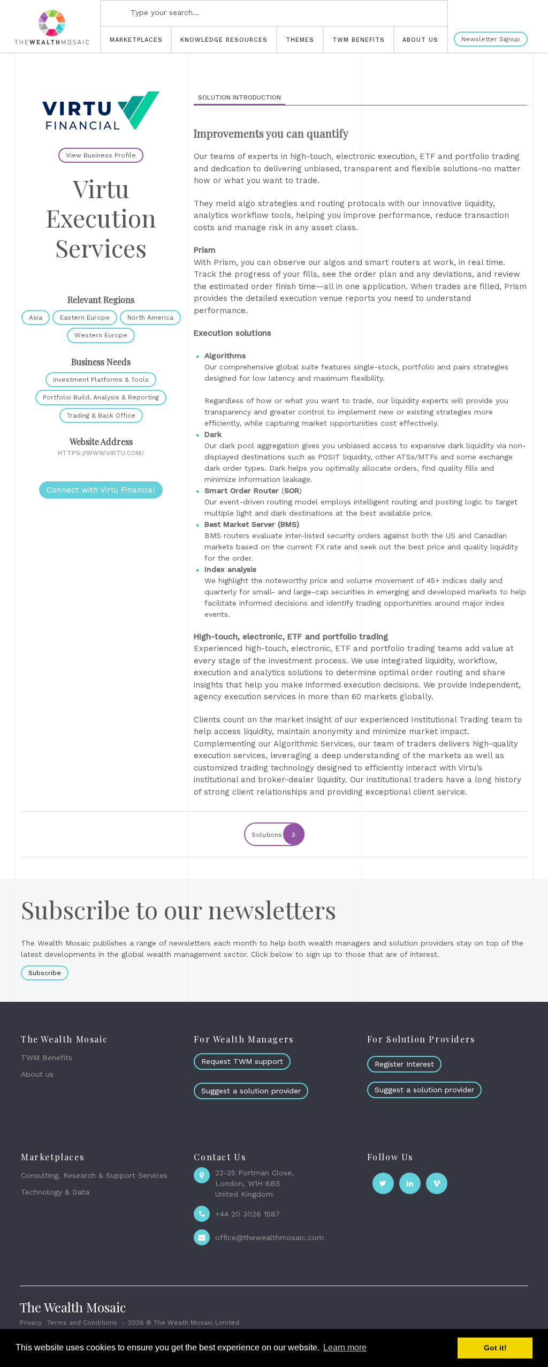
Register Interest (404, 1064)
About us (37, 1074)
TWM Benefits (46, 1057)
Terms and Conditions (82, 1322)
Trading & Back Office (101, 415)
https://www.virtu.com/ (101, 453)
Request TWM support (242, 1061)
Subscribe (44, 973)
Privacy (31, 1322)
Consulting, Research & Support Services (94, 1175)
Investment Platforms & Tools (101, 379)
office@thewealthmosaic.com (269, 1237)
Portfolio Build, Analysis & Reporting (101, 397)
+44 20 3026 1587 (247, 1214)
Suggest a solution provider (251, 1090)
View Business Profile (101, 155)
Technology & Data (55, 1192)
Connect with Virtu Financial (101, 490)
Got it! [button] (495, 1347)
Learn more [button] (345, 1347)
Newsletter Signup (490, 39)
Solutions (274, 835)
